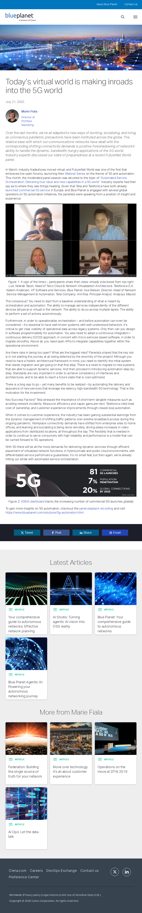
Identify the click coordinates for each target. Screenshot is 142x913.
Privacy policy (31, 895)
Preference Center (24, 877)
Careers (36, 871)
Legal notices (50, 895)
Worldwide (15, 895)
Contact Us (130, 4)
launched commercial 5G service (28, 190)
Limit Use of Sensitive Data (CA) (79, 895)
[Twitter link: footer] (115, 872)
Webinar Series (75, 173)
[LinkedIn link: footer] (127, 872)
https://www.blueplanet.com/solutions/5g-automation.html (45, 512)
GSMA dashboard (32, 501)
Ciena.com (17, 871)
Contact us (89, 871)
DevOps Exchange (61, 871)
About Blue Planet (107, 4)
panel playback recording (96, 508)
